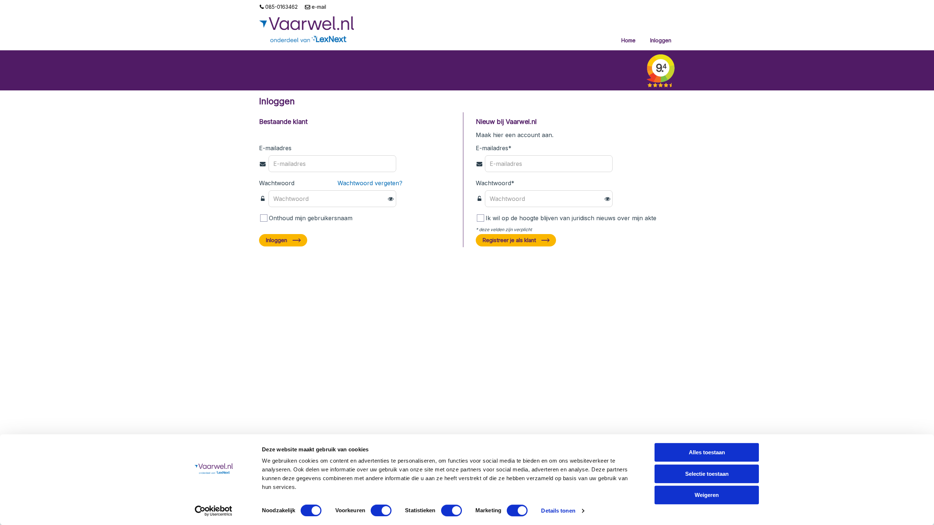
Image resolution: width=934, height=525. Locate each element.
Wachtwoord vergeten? (369, 183)
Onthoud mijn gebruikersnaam (310, 218)
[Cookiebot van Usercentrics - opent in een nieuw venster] (214, 510)
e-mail (318, 7)
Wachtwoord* (495, 183)
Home (628, 40)
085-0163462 (281, 7)
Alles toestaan (707, 452)
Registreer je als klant (509, 240)
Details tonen (558, 511)
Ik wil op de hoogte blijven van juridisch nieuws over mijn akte (571, 218)
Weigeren (707, 495)
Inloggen (660, 40)
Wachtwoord (276, 183)
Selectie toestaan (707, 474)
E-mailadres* (494, 148)
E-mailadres (275, 148)
